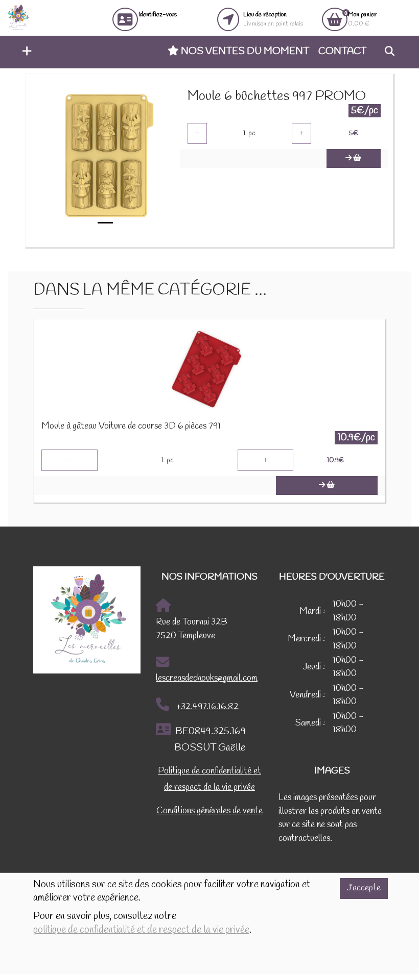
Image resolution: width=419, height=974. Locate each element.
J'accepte (364, 888)
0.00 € (362, 19)
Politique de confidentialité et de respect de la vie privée (209, 779)
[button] (24, 52)
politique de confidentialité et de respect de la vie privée (141, 930)
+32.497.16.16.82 (208, 707)
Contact (342, 51)
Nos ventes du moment (244, 51)
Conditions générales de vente (209, 811)
